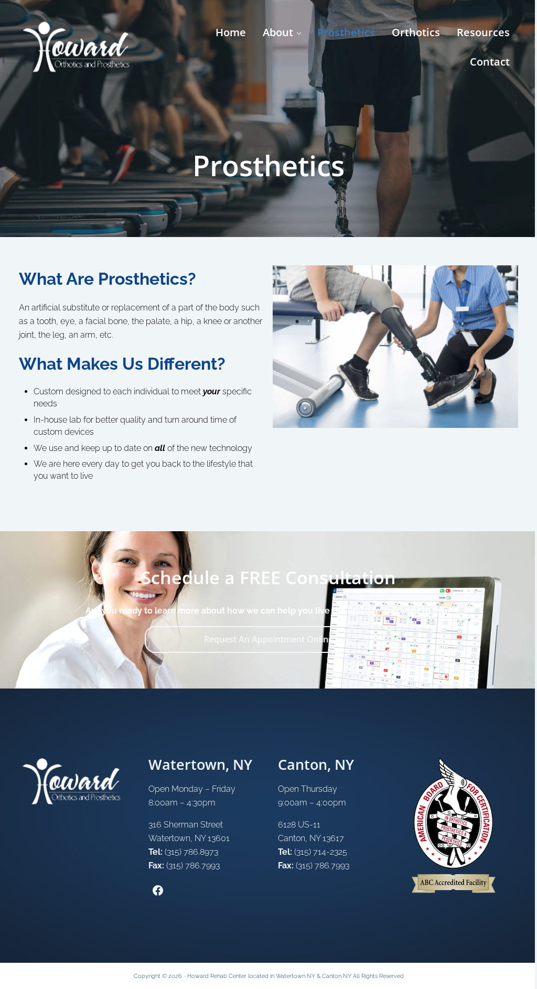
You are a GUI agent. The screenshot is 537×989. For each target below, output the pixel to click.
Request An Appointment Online (268, 639)
